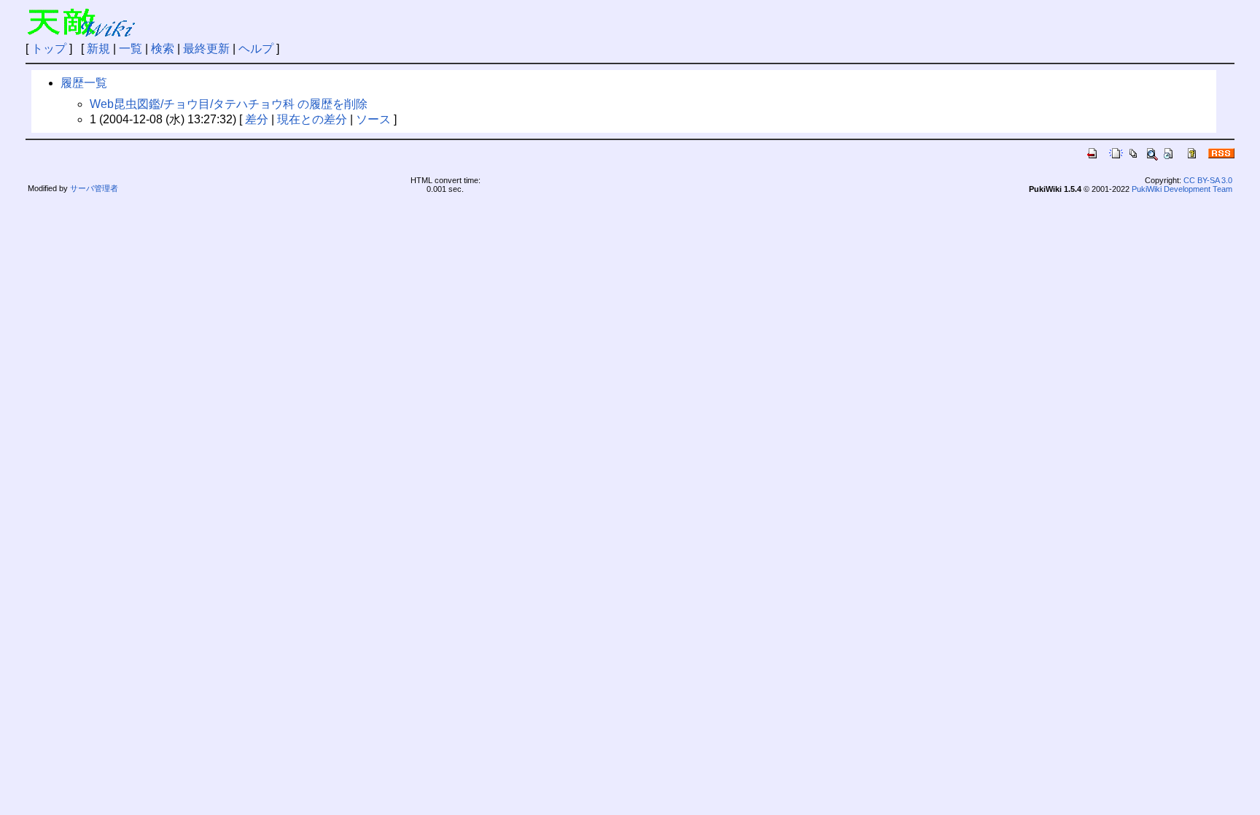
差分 (256, 119)
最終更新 (206, 48)
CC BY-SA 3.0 (1207, 180)
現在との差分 (312, 119)
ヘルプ (255, 48)
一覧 (130, 48)
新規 (98, 48)
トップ (48, 48)
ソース (373, 119)
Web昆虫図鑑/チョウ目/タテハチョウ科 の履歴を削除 (229, 104)
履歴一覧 (84, 83)
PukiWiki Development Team (1182, 189)
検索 (162, 48)
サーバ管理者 (94, 188)
